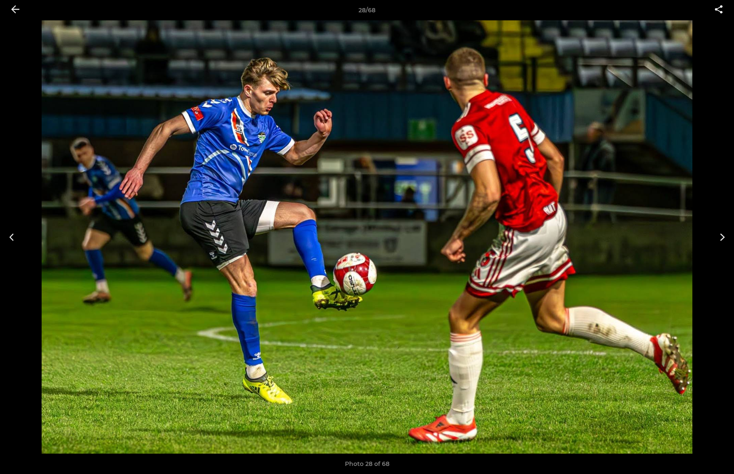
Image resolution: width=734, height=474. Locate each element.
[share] (719, 10)
